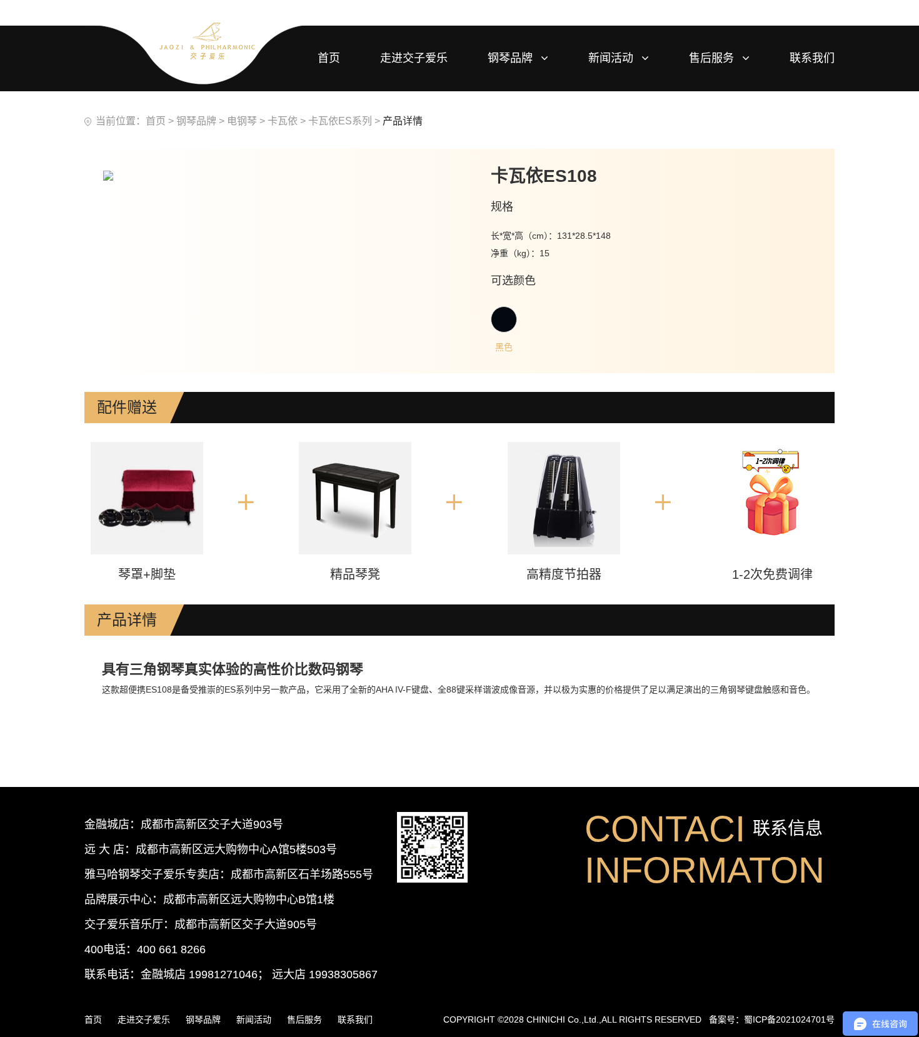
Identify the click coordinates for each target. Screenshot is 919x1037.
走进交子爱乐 (414, 58)
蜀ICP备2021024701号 (789, 1019)
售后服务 (713, 58)
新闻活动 (612, 58)
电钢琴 (242, 121)
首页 (156, 121)
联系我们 (812, 58)
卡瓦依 (283, 121)
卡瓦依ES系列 (340, 121)
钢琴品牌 (512, 58)
